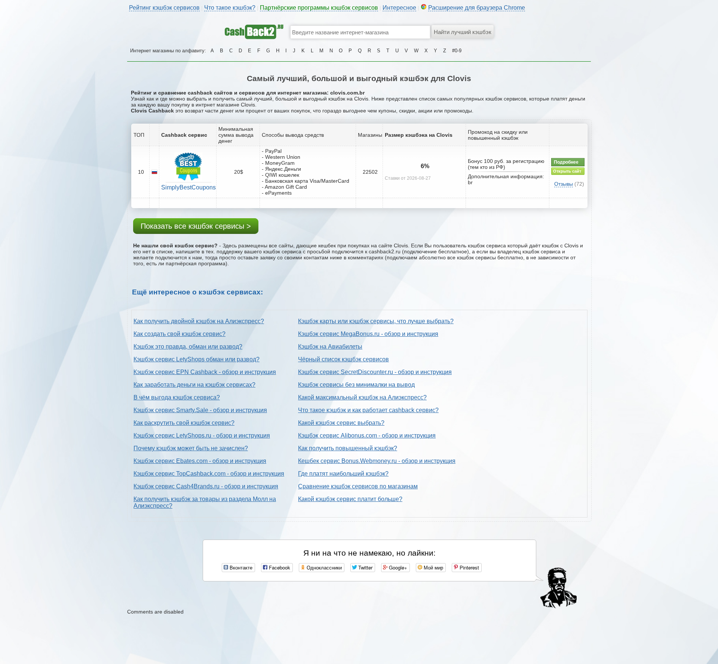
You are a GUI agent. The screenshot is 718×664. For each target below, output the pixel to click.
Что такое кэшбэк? (229, 7)
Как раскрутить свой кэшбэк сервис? (184, 423)
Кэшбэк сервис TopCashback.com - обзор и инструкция (209, 473)
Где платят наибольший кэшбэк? (343, 473)
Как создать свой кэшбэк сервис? (179, 334)
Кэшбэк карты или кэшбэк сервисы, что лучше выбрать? (376, 321)
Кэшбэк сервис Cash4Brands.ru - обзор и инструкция (206, 486)
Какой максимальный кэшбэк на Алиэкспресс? (362, 397)
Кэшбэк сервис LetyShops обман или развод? (197, 359)
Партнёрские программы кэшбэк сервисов (319, 7)
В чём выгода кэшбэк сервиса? (177, 397)
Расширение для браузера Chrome (476, 7)
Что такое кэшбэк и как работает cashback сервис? (368, 410)
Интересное (399, 7)
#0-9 (456, 50)
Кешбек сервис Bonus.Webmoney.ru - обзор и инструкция (376, 461)
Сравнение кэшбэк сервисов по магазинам (358, 486)
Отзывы (563, 184)
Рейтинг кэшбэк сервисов (164, 7)
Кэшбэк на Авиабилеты (330, 346)
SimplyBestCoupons (188, 187)
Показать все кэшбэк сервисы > (196, 226)
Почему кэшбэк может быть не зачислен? (191, 448)
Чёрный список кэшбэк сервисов (343, 359)
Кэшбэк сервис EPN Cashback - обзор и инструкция (205, 372)
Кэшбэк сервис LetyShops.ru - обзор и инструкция (202, 435)
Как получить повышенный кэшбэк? (347, 448)
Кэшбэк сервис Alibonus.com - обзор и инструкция (367, 435)
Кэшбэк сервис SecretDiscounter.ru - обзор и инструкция (375, 372)
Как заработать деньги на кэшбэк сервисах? (194, 385)
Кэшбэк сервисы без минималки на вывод (356, 385)
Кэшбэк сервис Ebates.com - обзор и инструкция (200, 461)
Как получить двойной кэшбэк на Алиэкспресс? (199, 321)
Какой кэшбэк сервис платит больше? (350, 499)
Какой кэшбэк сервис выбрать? (341, 423)
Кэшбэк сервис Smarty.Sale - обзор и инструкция (200, 410)
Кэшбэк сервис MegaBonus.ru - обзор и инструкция (368, 334)
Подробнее (566, 162)
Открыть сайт (567, 171)
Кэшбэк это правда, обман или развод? (188, 346)
